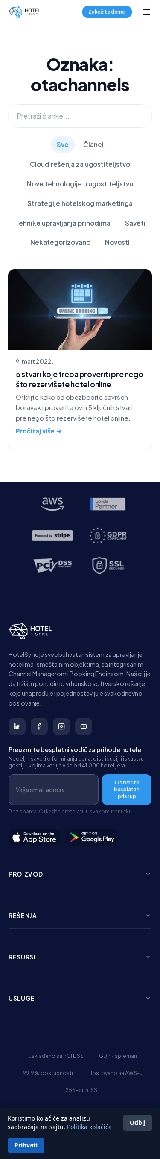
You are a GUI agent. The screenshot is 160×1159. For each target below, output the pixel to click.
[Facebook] (39, 726)
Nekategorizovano (60, 242)
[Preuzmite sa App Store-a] (35, 837)
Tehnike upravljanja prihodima (63, 223)
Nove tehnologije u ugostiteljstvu (80, 184)
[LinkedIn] (17, 726)
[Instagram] (61, 726)
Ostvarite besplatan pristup (127, 789)
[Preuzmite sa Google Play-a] (92, 837)
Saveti (135, 223)
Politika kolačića (89, 1127)
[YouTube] (83, 726)
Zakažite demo (107, 12)
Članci (93, 144)
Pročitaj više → (39, 431)
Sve (63, 144)
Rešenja (23, 915)
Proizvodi (27, 874)
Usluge (22, 998)
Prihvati (26, 1145)
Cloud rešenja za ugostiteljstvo (80, 164)
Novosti (117, 242)
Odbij (137, 1122)
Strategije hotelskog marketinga (80, 203)
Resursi (22, 957)
